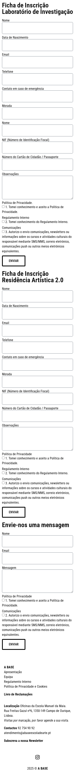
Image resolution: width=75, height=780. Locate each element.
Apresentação (13, 672)
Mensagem (9, 567)
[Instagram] (38, 757)
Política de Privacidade (17, 454)
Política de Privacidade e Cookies (25, 686)
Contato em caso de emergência (23, 88)
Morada (7, 105)
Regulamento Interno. (54, 473)
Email (5, 54)
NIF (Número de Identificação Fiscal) (25, 140)
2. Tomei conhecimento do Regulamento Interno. (36, 222)
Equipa (8, 677)
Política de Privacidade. (17, 202)
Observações (10, 174)
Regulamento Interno (15, 217)
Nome (6, 20)
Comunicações (11, 227)
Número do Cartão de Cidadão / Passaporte (30, 157)
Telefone (7, 71)
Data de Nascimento (15, 37)
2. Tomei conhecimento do (36, 473)
